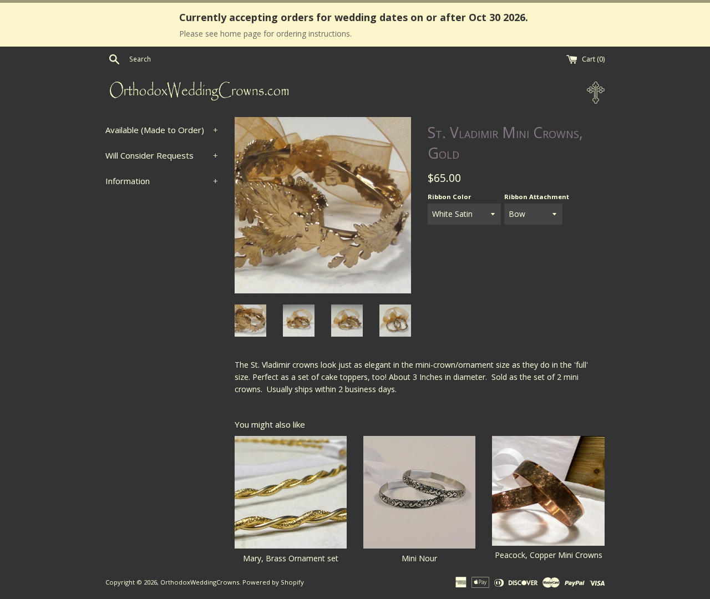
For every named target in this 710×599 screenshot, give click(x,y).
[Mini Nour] (419, 492)
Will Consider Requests (161, 155)
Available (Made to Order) (161, 129)
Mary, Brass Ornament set (290, 558)
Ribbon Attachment (536, 196)
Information (161, 180)
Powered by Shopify (273, 582)
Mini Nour (419, 558)
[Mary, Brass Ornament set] (291, 492)
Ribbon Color (449, 196)
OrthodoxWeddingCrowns (199, 582)
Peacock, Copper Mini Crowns (548, 555)
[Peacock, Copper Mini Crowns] (548, 490)
